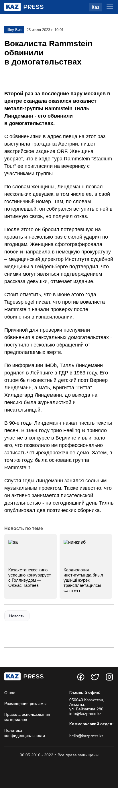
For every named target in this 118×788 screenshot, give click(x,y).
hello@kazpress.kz (86, 735)
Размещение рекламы (25, 703)
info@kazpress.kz (85, 713)
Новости (17, 616)
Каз (95, 7)
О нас (9, 692)
